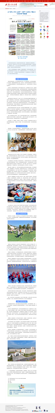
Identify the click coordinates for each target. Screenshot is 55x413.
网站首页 (11, 8)
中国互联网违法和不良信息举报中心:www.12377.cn (11, 406)
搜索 (45, 4)
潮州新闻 (14, 8)
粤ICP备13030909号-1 (18, 410)
